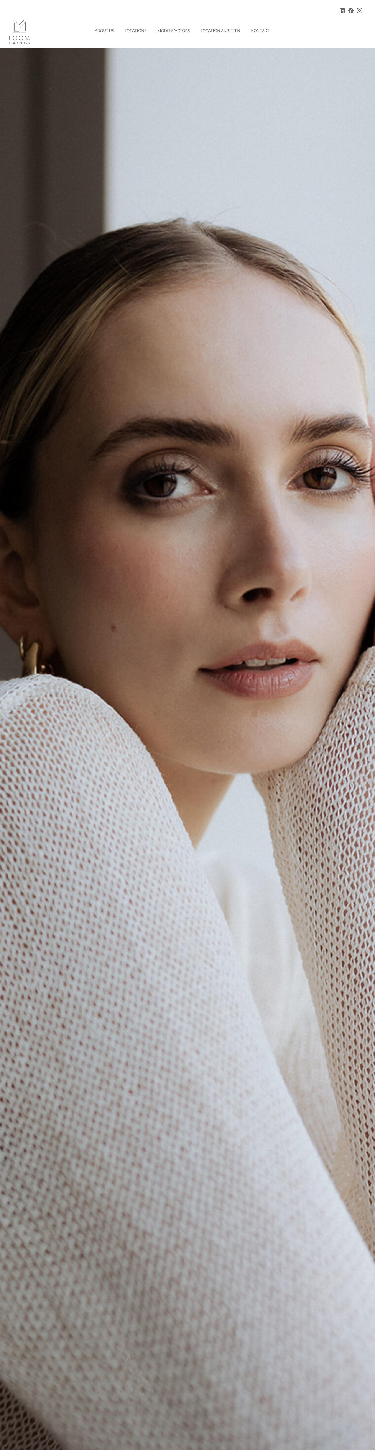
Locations (135, 30)
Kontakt (260, 30)
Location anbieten (220, 30)
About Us (104, 30)
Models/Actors (173, 30)
